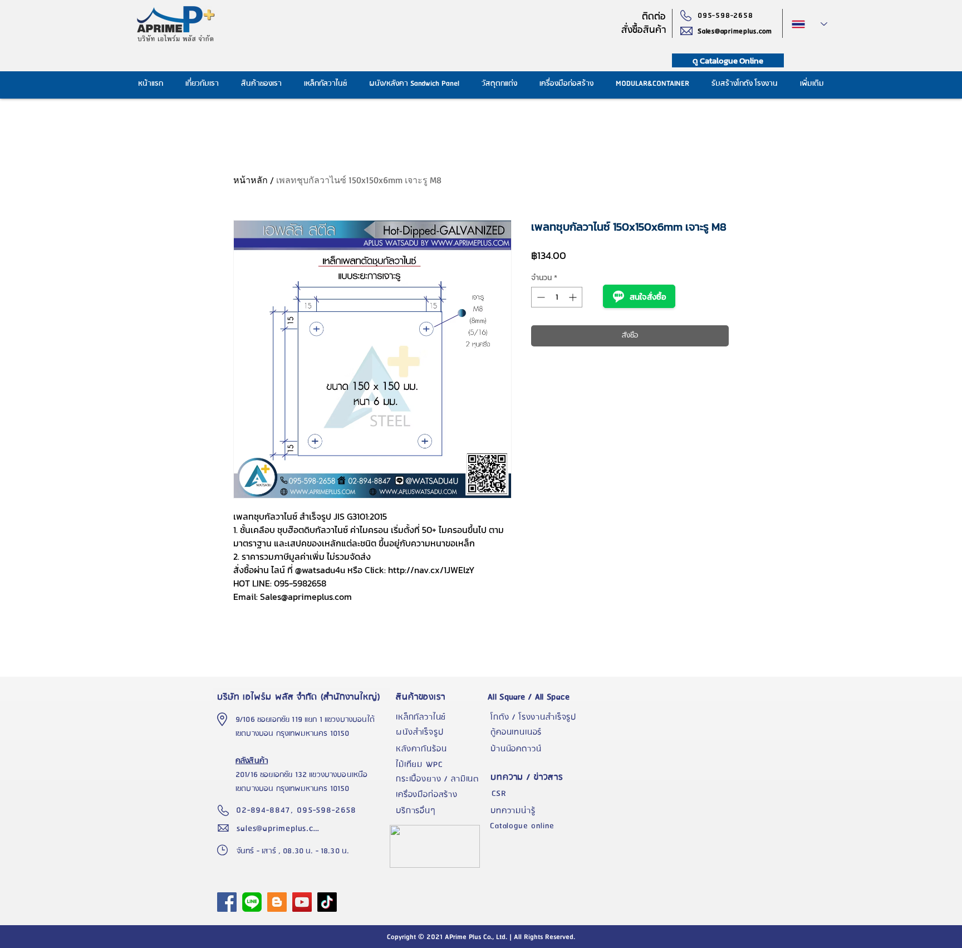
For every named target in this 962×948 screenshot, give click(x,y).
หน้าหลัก (250, 179)
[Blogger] (277, 902)
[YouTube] (302, 902)
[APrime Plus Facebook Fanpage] (227, 902)
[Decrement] (540, 297)
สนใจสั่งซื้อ (648, 296)
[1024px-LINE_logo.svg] (252, 902)
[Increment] (574, 297)
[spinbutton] (557, 297)
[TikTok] (327, 902)
